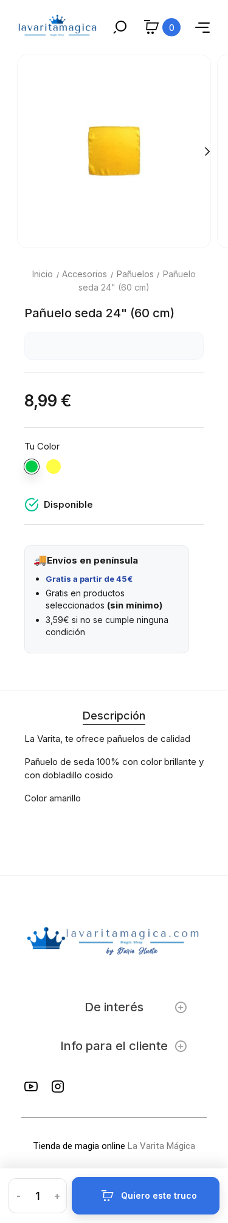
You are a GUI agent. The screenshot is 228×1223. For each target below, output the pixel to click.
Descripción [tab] (114, 715)
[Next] (207, 151)
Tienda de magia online (79, 1145)
